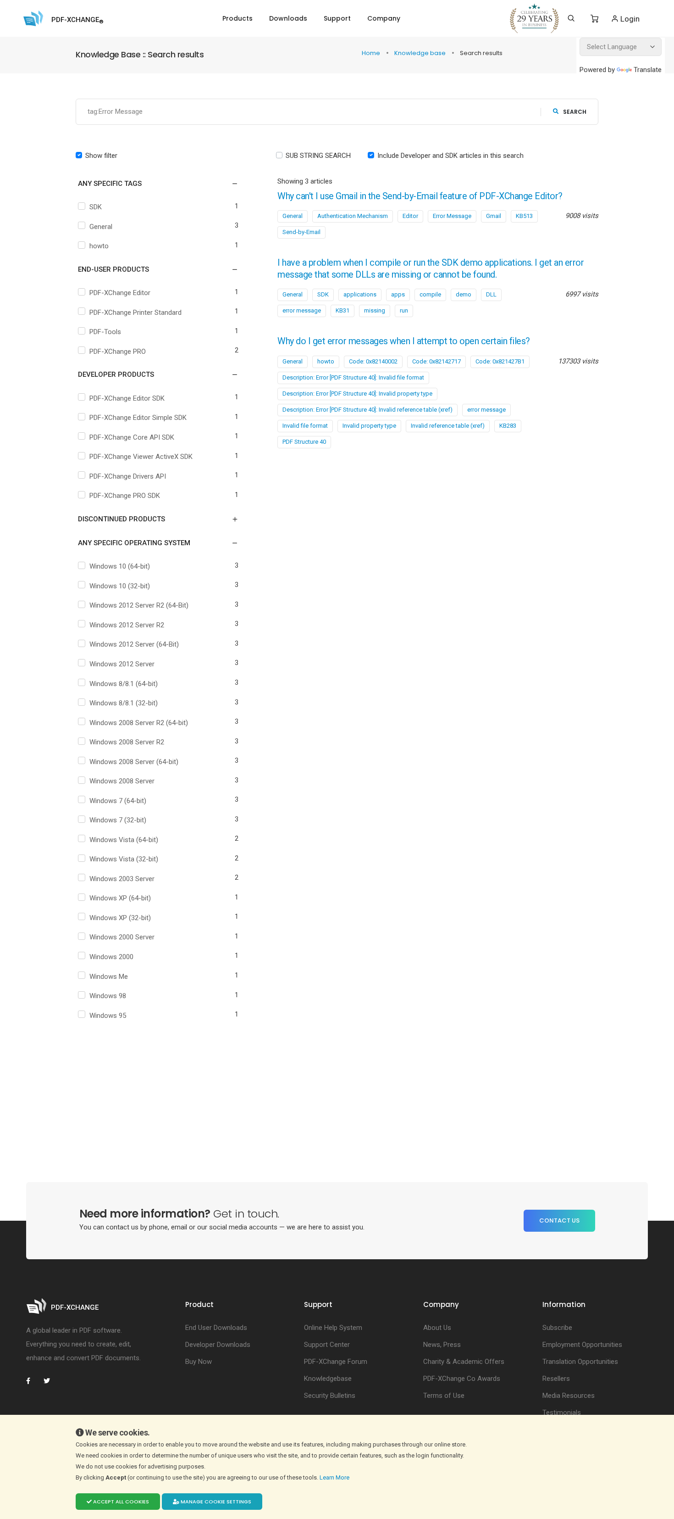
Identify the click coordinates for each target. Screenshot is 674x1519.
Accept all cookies (120, 1501)
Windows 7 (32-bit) (117, 820)
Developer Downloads (217, 1344)
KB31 (342, 310)
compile (430, 294)
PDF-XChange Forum (335, 1361)
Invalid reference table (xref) (448, 425)
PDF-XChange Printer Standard (135, 312)
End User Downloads (216, 1328)
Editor (410, 215)
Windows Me (108, 976)
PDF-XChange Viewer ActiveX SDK (141, 456)
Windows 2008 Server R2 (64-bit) (138, 723)
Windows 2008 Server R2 (126, 742)
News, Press (442, 1344)
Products (237, 18)
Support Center (327, 1344)
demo (463, 294)
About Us (437, 1328)
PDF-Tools (105, 332)
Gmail (493, 215)
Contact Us (559, 1220)
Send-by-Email (301, 232)
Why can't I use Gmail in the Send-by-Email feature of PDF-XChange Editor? (420, 196)
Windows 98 (107, 996)
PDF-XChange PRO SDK (124, 495)
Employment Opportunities (582, 1344)
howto (99, 246)
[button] (152, 183)
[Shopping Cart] (594, 18)
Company (383, 18)
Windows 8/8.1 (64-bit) (123, 684)
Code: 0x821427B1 (500, 361)
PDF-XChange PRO (117, 351)
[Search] (571, 18)
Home (371, 53)
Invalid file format (305, 425)
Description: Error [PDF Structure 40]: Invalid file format (353, 377)
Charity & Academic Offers (463, 1361)
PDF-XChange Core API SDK (131, 437)
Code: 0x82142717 (436, 361)
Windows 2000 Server (122, 937)
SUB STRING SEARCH (318, 155)
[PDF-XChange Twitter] (50, 1381)
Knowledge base (420, 53)
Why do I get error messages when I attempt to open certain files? (403, 341)
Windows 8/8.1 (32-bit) (123, 703)
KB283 (507, 425)
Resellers (556, 1378)
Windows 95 (107, 1015)
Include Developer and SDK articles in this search (450, 155)
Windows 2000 (111, 957)
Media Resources (568, 1395)
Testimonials (561, 1412)
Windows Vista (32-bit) (123, 859)
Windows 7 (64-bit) (117, 801)
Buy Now (198, 1361)
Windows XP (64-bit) (120, 898)
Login (629, 18)
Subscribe (557, 1328)
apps (398, 294)
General (100, 227)
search (574, 112)
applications (359, 294)
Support (337, 18)
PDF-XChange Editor (119, 293)
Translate (648, 70)
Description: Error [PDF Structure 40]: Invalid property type (357, 393)
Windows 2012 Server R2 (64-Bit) (138, 605)
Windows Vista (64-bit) (123, 840)
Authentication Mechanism (352, 215)
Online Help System (333, 1328)
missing (374, 310)
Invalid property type (369, 425)
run (404, 310)
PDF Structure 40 (304, 441)
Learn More (335, 1477)
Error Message (452, 215)
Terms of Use (443, 1395)
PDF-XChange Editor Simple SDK (138, 417)
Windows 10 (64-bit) (119, 566)
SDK (95, 207)
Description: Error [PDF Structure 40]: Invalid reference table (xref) (367, 409)
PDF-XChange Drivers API (127, 476)
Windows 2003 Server (122, 879)
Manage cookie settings (215, 1501)
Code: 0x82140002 (373, 361)
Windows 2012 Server (122, 664)
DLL (491, 294)
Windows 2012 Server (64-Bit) (134, 644)
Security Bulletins (329, 1395)
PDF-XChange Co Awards (461, 1378)
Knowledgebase (328, 1378)
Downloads (288, 18)
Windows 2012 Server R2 (126, 625)
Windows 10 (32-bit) (119, 586)
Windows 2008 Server (122, 781)
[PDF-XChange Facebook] (33, 1381)
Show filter (101, 155)
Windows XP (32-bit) (120, 918)
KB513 (524, 215)
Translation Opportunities (580, 1361)
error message (301, 310)
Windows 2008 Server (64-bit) (133, 762)
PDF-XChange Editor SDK (127, 398)
